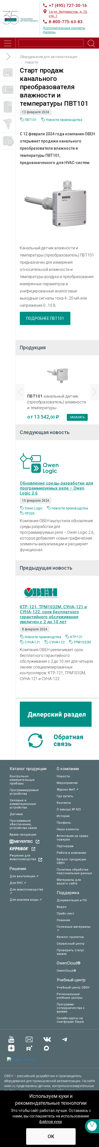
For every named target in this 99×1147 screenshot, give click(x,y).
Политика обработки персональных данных (74, 871)
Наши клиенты (68, 829)
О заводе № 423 (69, 809)
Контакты (64, 803)
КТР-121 (76, 637)
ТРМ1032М (82, 642)
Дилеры (49, 32)
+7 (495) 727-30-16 (68, 5)
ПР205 (30, 514)
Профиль (64, 822)
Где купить (65, 796)
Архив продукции (23, 834)
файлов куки (50, 1121)
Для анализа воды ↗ (26, 900)
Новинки (63, 920)
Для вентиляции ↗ (24, 876)
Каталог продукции (28, 768)
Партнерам (65, 846)
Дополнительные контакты (64, 28)
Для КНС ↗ (18, 883)
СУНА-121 (32, 642)
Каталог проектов (70, 937)
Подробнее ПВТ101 (45, 318)
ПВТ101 (31, 120)
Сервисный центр (70, 943)
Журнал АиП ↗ (67, 789)
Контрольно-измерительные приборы (22, 780)
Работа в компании (71, 853)
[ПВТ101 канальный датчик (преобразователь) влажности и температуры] (57, 206)
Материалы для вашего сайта (69, 881)
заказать (77, 417)
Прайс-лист (65, 913)
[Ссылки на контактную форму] (92, 1126)
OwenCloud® (69, 963)
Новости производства (64, 120)
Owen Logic (34, 508)
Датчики (16, 814)
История (63, 816)
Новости (63, 776)
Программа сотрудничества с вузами (71, 1008)
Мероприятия (67, 783)
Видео (62, 907)
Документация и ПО (72, 900)
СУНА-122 (57, 642)
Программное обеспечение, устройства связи (23, 824)
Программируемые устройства (24, 792)
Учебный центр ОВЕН (73, 987)
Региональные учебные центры (69, 996)
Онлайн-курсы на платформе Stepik (70, 1020)
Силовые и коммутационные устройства (23, 804)
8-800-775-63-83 (65, 21)
